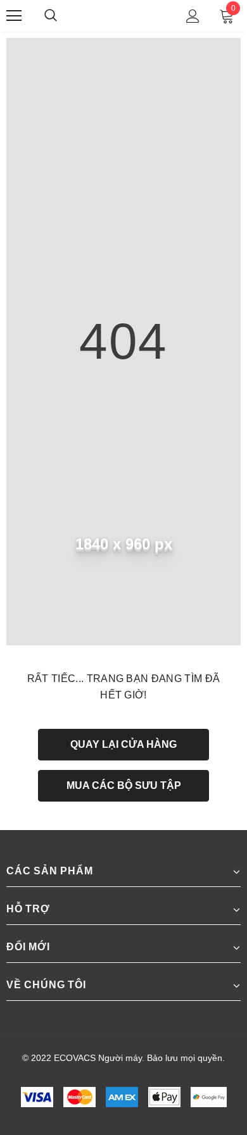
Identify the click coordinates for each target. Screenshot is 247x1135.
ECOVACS (125, 15)
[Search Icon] (63, 15)
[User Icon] (193, 16)
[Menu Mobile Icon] (14, 15)
